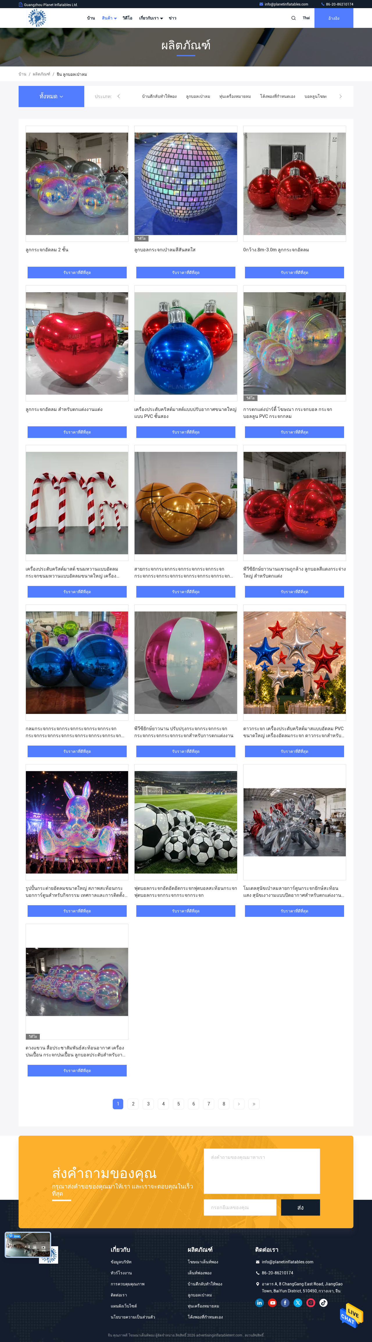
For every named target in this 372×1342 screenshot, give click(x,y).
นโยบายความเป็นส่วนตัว (133, 1317)
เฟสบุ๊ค (285, 1302)
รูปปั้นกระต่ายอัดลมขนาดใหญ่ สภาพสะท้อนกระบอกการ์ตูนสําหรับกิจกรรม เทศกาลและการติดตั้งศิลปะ (75, 895)
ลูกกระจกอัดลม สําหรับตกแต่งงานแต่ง (64, 409)
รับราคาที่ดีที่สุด (77, 272)
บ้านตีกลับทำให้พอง (205, 1284)
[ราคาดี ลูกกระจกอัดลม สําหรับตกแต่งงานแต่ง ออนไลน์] (77, 343)
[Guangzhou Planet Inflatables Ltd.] (37, 18)
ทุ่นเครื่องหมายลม (191, 96)
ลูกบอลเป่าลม (154, 96)
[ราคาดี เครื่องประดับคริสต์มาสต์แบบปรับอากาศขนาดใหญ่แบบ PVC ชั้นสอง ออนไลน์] (186, 343)
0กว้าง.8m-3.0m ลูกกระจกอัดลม (276, 249)
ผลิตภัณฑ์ (41, 74)
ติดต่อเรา (119, 1295)
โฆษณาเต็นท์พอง (203, 1262)
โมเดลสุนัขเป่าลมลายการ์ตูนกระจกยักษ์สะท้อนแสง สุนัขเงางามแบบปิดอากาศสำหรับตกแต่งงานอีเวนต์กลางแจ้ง (292, 895)
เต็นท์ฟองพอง (200, 1273)
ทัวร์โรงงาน (121, 1273)
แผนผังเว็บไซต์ (124, 1306)
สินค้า (107, 18)
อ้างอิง (333, 18)
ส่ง (300, 1207)
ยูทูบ (272, 1302)
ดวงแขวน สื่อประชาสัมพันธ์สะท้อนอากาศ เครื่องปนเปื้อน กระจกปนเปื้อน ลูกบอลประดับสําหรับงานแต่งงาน (76, 1055)
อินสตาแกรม (310, 1302)
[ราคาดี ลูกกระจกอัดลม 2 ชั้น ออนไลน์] (77, 183)
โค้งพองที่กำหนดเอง (233, 96)
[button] (118, 96)
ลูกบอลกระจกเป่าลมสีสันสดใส (165, 249)
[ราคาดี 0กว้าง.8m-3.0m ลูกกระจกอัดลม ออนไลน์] (295, 183)
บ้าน (91, 18)
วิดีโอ (127, 18)
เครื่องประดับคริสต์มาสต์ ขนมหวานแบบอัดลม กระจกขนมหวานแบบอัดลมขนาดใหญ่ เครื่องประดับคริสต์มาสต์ (72, 576)
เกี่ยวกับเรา (149, 18)
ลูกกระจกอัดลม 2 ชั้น (47, 249)
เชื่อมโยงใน (259, 1302)
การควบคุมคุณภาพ (127, 1284)
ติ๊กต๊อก (323, 1302)
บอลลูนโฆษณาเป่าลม (280, 96)
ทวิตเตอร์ (298, 1302)
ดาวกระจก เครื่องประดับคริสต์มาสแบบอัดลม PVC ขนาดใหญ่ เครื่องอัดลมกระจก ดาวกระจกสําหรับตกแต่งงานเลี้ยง (293, 735)
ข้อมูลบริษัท (121, 1262)
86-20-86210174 (339, 4)
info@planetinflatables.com (287, 4)
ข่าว (172, 18)
